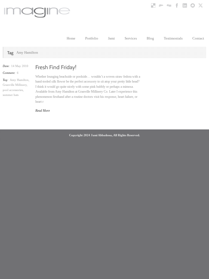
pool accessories (13, 90)
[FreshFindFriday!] (55, 67)
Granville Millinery (15, 84)
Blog (150, 38)
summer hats (11, 94)
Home (71, 38)
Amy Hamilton (19, 79)
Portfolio (91, 38)
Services (131, 38)
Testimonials (173, 38)
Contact (198, 38)
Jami (111, 38)
